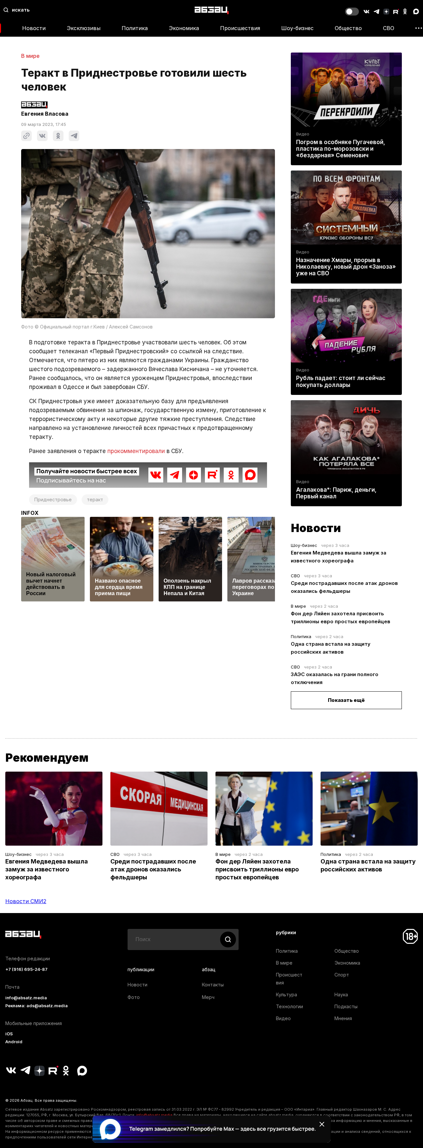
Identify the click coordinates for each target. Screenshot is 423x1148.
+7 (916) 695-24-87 (26, 969)
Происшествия (240, 28)
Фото (134, 997)
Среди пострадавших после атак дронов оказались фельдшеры (153, 869)
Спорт (341, 974)
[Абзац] (212, 10)
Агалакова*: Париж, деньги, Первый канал (336, 493)
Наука (341, 994)
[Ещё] (418, 28)
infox (30, 513)
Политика (135, 28)
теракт (95, 499)
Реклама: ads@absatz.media (36, 1005)
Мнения (343, 1018)
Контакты (213, 984)
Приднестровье (53, 499)
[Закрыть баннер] (322, 1124)
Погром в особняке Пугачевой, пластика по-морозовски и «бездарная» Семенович (340, 149)
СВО (388, 28)
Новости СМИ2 (25, 901)
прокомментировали (136, 451)
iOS (9, 1033)
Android (13, 1041)
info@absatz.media (26, 997)
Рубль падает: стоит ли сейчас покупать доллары (340, 381)
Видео (302, 134)
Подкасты (346, 1006)
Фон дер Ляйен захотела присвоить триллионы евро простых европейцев (257, 869)
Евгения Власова (44, 113)
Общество (348, 28)
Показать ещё (346, 700)
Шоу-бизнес (297, 28)
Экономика (184, 28)
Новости (34, 28)
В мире (30, 56)
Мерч (208, 997)
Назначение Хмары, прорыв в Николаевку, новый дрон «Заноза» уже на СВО (346, 267)
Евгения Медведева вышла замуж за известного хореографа (46, 869)
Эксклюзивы (83, 28)
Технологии (289, 1006)
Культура (286, 994)
